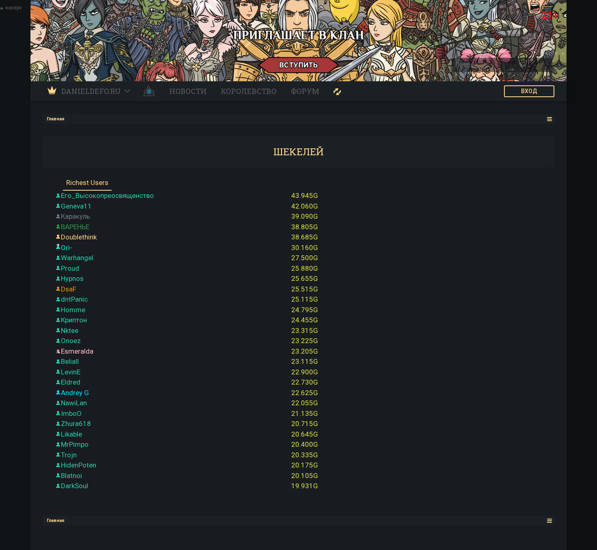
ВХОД (529, 91)
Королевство (249, 91)
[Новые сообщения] (337, 91)
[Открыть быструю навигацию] (549, 119)
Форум (305, 91)
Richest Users (87, 182)
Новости (188, 91)
